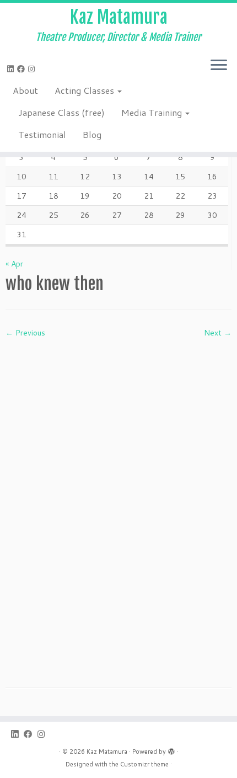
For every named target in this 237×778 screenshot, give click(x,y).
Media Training (152, 112)
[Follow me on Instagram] (33, 68)
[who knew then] (118, 504)
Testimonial (42, 134)
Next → (217, 332)
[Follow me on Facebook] (22, 68)
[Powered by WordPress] (171, 749)
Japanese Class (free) (61, 112)
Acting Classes (85, 90)
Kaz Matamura (119, 17)
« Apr (14, 263)
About (25, 90)
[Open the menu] (219, 65)
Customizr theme (144, 764)
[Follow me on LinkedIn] (12, 68)
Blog (92, 134)
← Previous (25, 332)
